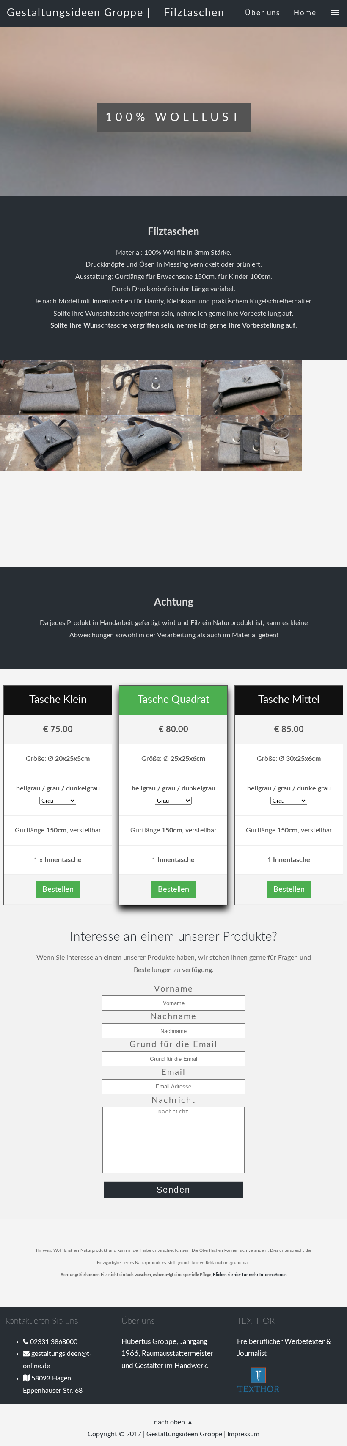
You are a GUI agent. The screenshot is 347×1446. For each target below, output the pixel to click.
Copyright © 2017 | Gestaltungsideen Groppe (155, 1434)
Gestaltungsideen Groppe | (78, 13)
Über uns (262, 13)
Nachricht (173, 1100)
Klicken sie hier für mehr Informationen (250, 1275)
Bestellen (58, 889)
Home (305, 13)
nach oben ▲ (173, 1422)
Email (173, 1072)
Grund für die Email (173, 1044)
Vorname (173, 989)
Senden (173, 1189)
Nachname (173, 1016)
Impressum (243, 1434)
